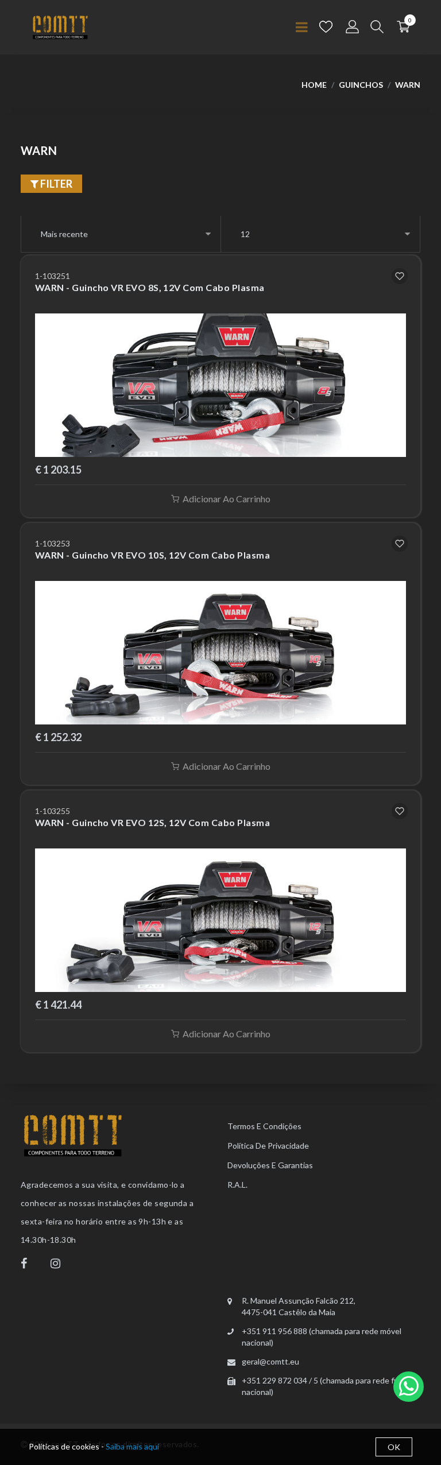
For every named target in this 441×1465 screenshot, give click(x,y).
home (314, 85)
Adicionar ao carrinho (226, 498)
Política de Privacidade (268, 1145)
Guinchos (361, 85)
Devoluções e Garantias (270, 1165)
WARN (407, 85)
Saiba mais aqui (132, 1446)
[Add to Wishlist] (399, 276)
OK (394, 1447)
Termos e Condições (264, 1126)
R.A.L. (237, 1184)
